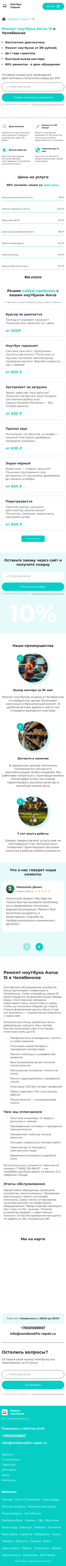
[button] (39, 947)
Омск (47, 1541)
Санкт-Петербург (28, 1499)
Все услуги (33, 277)
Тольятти (54, 1527)
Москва (7, 1499)
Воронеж (52, 1520)
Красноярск (11, 1548)
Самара (35, 1541)
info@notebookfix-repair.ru (33, 1334)
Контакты (9, 1480)
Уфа (40, 1520)
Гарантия (9, 1464)
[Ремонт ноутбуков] (5, 1412)
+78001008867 (33, 1328)
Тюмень (8, 1541)
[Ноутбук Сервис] (5, 6)
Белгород (47, 1555)
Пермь (27, 1548)
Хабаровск (42, 1534)
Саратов (26, 1534)
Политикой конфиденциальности (48, 104)
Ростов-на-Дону (14, 1506)
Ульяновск (41, 1548)
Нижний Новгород (41, 1506)
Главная (12, 18)
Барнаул (26, 1527)
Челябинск (32, 1513)
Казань (30, 1520)
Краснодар (51, 1499)
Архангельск (11, 1555)
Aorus (25, 18)
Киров (56, 1548)
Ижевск (40, 1527)
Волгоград (9, 1527)
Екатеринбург (12, 1520)
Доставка (8, 1469)
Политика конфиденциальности (33, 1561)
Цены (6, 1475)
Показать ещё (33, 538)
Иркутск (22, 1541)
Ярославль (10, 1534)
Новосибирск (12, 1513)
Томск (56, 1534)
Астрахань (30, 1555)
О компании (11, 1459)
